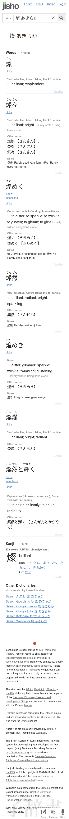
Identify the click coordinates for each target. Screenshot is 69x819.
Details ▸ (58, 91)
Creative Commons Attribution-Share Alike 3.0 (29, 778)
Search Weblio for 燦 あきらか (26, 621)
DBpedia (45, 788)
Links (9, 71)
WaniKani (41, 732)
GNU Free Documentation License (28, 797)
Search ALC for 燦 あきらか (24, 596)
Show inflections (12, 196)
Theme (51, 4)
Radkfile (10, 693)
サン (28, 572)
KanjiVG (10, 772)
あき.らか (49, 563)
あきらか (26, 35)
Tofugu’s (51, 729)
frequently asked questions (36, 665)
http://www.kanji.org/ (17, 752)
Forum (28, 4)
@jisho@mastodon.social (19, 657)
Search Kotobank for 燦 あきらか (28, 616)
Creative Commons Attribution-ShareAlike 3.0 (28, 794)
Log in (62, 4)
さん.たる (32, 563)
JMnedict (51, 689)
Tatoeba (48, 713)
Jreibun (25, 721)
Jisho (10, 6)
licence (28, 705)
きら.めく (39, 567)
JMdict (29, 689)
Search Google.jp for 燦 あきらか (28, 611)
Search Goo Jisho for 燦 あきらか (28, 601)
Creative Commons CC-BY (45, 717)
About (39, 4)
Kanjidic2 (39, 689)
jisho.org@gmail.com (17, 661)
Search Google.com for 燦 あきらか (30, 606)
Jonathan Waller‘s (41, 807)
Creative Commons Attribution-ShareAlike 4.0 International (31, 758)
